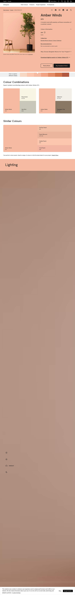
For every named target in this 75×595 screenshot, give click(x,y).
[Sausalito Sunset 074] (44, 75)
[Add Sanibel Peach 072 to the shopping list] (68, 141)
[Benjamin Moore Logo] (8, 4)
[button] (62, 1)
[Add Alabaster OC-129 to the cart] (64, 91)
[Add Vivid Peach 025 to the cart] (64, 148)
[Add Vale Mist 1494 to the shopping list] (32, 103)
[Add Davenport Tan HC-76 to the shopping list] (68, 103)
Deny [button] (60, 590)
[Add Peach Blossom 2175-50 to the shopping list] (68, 135)
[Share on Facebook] (55, 10)
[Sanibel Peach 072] (30, 75)
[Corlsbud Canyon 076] (58, 75)
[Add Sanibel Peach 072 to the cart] (64, 141)
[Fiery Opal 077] (65, 75)
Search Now (55, 155)
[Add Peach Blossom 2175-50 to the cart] (64, 135)
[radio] (6, 453)
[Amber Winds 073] (37, 75)
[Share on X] (71, 10)
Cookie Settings (16, 592)
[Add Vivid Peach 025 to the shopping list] (68, 148)
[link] (68, 1)
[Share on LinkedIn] (63, 10)
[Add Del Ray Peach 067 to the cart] (64, 128)
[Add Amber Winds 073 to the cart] (12, 91)
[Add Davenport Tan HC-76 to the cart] (64, 103)
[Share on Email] (59, 10)
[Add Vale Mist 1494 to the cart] (28, 103)
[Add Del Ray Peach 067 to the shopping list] (68, 128)
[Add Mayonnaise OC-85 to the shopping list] (32, 91)
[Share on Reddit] (67, 10)
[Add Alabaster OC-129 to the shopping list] (68, 91)
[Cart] (71, 1)
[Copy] (52, 10)
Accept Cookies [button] (68, 590)
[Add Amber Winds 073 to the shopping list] (16, 91)
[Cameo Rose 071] (23, 75)
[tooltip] (45, 32)
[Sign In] (65, 1)
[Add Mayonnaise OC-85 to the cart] (28, 91)
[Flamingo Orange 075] (51, 75)
